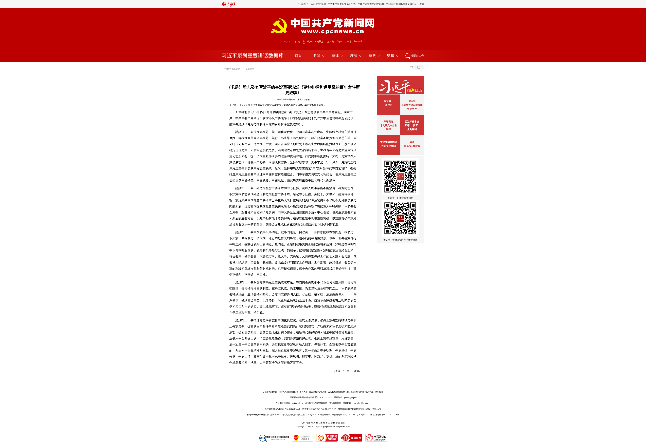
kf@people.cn (297, 403)
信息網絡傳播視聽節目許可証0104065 (263, 414)
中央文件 (412, 109)
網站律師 (360, 392)
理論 (353, 55)
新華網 (306, 99)
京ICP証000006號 (364, 414)
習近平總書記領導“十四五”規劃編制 (412, 125)
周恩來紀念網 (401, 4)
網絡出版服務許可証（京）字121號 (339, 414)
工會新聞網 (359, 4)
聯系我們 (379, 392)
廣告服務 (313, 392)
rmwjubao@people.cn (361, 403)
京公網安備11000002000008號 (386, 414)
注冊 (421, 55)
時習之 (388, 105)
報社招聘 (294, 392)
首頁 (298, 55)
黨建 (335, 55)
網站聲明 (351, 392)
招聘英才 (303, 392)
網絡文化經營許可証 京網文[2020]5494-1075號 (302, 414)
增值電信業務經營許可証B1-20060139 (319, 409)
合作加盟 (322, 392)
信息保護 (369, 392)
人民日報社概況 (270, 392)
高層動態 (250, 69)
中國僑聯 (371, 4)
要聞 (316, 55)
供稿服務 (332, 392)
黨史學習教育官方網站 (312, 4)
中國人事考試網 (343, 4)
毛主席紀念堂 (385, 4)
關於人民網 (284, 392)
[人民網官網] (228, 6)
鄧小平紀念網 (417, 4)
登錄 (414, 55)
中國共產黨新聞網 (232, 69)
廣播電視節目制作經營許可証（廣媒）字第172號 (359, 409)
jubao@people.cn (351, 397)
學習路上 (388, 101)
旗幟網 (329, 4)
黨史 (372, 55)
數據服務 (341, 392)
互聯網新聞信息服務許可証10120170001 (282, 409)
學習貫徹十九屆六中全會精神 (388, 125)
